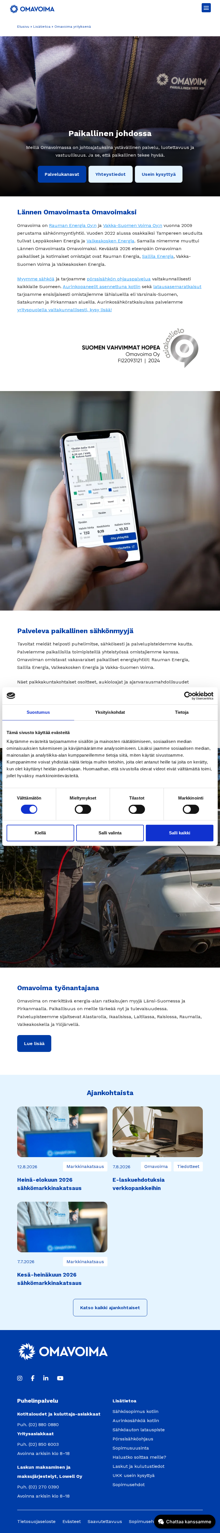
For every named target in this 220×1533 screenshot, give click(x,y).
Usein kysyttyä (159, 174)
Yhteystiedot (110, 174)
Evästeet (71, 1521)
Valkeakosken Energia (110, 241)
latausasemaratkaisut (177, 286)
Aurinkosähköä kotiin (136, 1420)
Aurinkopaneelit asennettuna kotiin (101, 286)
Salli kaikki (179, 832)
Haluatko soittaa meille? (139, 1457)
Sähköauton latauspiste (139, 1429)
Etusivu (23, 27)
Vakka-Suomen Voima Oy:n (132, 225)
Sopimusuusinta (131, 1448)
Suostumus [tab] (38, 712)
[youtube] (60, 1378)
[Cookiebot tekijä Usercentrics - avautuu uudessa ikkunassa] (188, 695)
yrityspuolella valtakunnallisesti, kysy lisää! (64, 309)
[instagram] (19, 1378)
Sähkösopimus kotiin (135, 1411)
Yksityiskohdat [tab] (110, 712)
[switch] (83, 809)
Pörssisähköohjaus (133, 1439)
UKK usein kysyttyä (134, 1475)
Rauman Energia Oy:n (73, 225)
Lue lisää (34, 1043)
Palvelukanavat (62, 174)
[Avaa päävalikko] (206, 7)
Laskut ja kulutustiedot (138, 1466)
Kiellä (40, 832)
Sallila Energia (158, 256)
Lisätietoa (41, 27)
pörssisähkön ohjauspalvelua (119, 279)
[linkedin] (45, 1378)
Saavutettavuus (105, 1521)
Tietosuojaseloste (36, 1521)
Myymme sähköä (35, 279)
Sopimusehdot (129, 1484)
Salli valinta (110, 832)
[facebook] (33, 1378)
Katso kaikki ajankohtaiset (110, 1307)
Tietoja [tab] (182, 712)
